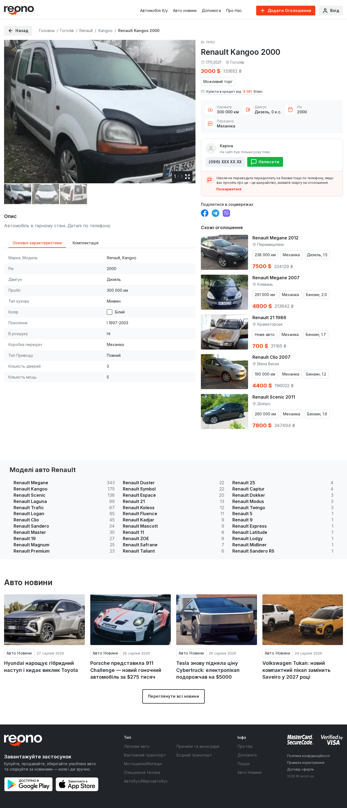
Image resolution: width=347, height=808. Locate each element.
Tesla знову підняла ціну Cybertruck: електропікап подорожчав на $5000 (208, 670)
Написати (269, 161)
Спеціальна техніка (142, 772)
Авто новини (185, 10)
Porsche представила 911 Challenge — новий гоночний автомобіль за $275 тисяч (125, 670)
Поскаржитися (228, 189)
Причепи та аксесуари (197, 746)
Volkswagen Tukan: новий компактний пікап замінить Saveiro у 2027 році (296, 670)
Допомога (211, 10)
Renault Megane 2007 (276, 277)
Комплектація (85, 243)
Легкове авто (137, 746)
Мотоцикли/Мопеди (143, 763)
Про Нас (234, 10)
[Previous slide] (12, 108)
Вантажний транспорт (145, 755)
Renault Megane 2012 (275, 238)
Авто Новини (19, 653)
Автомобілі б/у (154, 10)
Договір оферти (300, 769)
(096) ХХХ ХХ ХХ (225, 161)
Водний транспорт (194, 755)
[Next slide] (186, 108)
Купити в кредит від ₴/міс (234, 91)
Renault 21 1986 (269, 317)
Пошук (243, 763)
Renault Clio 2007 (271, 357)
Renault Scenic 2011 (273, 397)
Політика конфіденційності (308, 756)
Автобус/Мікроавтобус (146, 781)
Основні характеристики (37, 243)
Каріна (226, 145)
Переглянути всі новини (173, 696)
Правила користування (305, 763)
